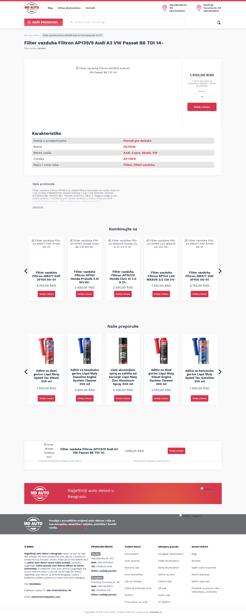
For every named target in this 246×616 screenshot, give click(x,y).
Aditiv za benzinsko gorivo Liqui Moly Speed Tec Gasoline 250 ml (199, 376)
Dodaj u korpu (202, 107)
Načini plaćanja (200, 574)
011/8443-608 (104, 566)
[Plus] (210, 96)
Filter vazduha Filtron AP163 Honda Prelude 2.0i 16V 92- (85, 277)
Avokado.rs (155, 612)
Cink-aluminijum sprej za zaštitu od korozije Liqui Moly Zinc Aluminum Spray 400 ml (123, 377)
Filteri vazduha (144, 165)
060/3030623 (177, 11)
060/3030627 (211, 11)
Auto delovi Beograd (71, 527)
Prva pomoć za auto (136, 602)
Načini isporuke (201, 581)
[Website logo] (31, 8)
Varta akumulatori (168, 567)
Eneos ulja (164, 595)
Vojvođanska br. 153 (178, 6)
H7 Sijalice (164, 602)
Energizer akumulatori (171, 554)
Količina (202, 91)
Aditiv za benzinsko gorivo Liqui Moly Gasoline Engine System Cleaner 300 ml (84, 377)
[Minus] (193, 96)
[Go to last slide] (25, 271)
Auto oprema (132, 560)
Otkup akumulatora (69, 8)
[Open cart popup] (219, 22)
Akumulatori (132, 554)
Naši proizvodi (45, 22)
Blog (50, 8)
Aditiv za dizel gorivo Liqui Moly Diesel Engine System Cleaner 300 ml (161, 377)
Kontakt (90, 8)
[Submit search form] (71, 22)
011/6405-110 (103, 590)
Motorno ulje (132, 567)
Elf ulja (162, 588)
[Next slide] (220, 271)
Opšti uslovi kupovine (204, 567)
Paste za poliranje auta (138, 588)
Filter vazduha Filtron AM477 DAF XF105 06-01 (46, 276)
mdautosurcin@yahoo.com (45, 597)
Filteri (128, 165)
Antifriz (129, 595)
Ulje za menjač (133, 581)
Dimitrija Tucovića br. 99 (212, 6)
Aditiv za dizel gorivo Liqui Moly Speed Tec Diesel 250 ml (46, 376)
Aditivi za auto (166, 574)
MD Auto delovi (31, 35)
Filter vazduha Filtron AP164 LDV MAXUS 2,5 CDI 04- (161, 276)
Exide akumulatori (168, 560)
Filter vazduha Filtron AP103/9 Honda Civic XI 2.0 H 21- (123, 277)
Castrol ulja (164, 581)
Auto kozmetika (134, 574)
